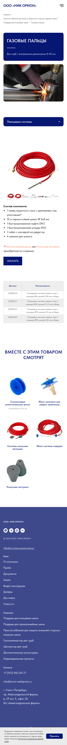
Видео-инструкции (14, 586)
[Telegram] (11, 530)
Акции (6, 579)
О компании (10, 561)
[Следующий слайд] (58, 170)
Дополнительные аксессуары (20, 652)
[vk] (22, 530)
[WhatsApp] (5, 530)
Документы (9, 573)
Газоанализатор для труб (18, 640)
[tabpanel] (33, 206)
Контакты (7, 667)
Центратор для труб (15, 646)
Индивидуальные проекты (18, 658)
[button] (12, 261)
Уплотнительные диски (18, 246)
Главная (6, 14)
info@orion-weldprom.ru (17, 681)
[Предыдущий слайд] (9, 170)
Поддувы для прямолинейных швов (24, 624)
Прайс (7, 567)
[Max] (17, 530)
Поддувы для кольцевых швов (15, 22)
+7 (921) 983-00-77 (14, 673)
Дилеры (8, 591)
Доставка (9, 597)
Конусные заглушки (47, 246)
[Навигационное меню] (62, 5)
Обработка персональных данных (18, 548)
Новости (8, 604)
